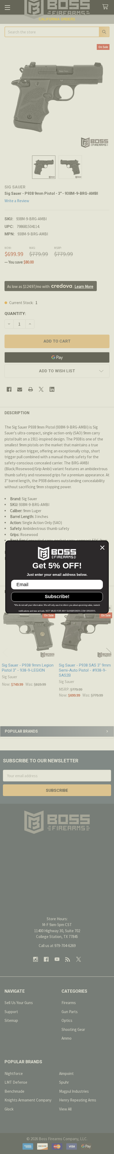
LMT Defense (16, 1082)
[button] (57, 371)
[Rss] (67, 959)
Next (108, 652)
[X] (41, 389)
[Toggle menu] (7, 7)
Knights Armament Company (28, 1100)
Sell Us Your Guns (19, 1002)
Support (11, 1011)
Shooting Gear (73, 1029)
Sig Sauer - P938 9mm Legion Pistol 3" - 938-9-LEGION (28, 668)
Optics (67, 1020)
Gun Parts (70, 1011)
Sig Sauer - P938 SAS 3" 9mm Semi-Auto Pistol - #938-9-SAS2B (85, 670)
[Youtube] (57, 959)
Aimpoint (66, 1073)
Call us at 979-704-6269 (57, 945)
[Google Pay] (57, 357)
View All (65, 1109)
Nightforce (14, 1073)
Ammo (67, 1038)
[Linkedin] (52, 389)
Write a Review (17, 200)
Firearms (69, 1002)
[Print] (30, 389)
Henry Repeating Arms (77, 1100)
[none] (57, 96)
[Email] (19, 389)
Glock (9, 1109)
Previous (5, 652)
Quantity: (15, 313)
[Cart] (106, 7)
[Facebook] (9, 389)
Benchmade (14, 1091)
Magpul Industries (74, 1091)
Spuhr (64, 1082)
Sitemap (11, 1020)
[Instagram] (35, 959)
